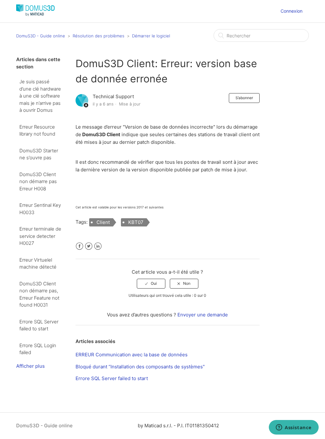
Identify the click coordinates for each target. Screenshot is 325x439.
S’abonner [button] (244, 97)
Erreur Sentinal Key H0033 (40, 208)
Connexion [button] (291, 11)
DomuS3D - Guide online (40, 35)
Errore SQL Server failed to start (38, 325)
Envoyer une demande (202, 315)
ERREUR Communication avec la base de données (132, 355)
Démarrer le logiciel (151, 35)
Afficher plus (30, 366)
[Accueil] (35, 14)
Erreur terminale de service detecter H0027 (40, 236)
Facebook (79, 246)
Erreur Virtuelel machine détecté (37, 263)
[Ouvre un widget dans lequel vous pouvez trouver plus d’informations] (294, 428)
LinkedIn (98, 246)
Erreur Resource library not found (37, 130)
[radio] (151, 283)
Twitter (89, 246)
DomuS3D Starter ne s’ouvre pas (38, 154)
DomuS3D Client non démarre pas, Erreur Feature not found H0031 (39, 294)
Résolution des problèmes (98, 35)
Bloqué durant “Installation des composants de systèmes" (140, 367)
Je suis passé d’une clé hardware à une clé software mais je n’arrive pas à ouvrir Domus (40, 96)
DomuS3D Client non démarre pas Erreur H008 (38, 181)
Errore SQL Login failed (37, 349)
